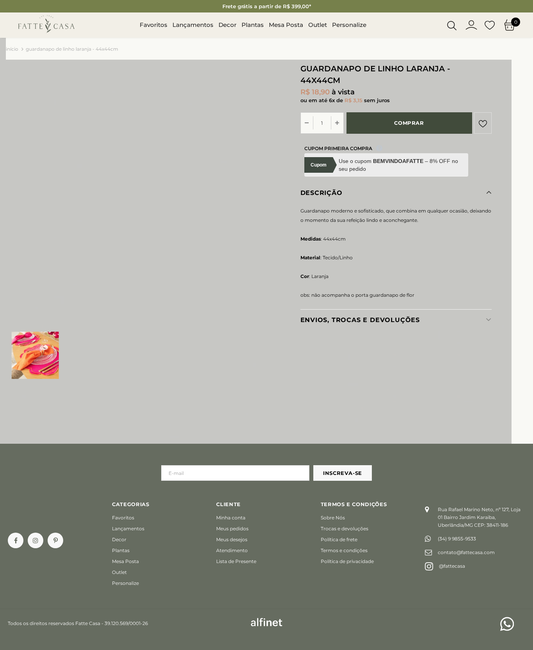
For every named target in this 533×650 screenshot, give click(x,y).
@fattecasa (452, 566)
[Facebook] (15, 540)
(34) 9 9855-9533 (457, 539)
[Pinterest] (55, 540)
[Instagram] (35, 540)
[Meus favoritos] (490, 25)
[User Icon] (471, 25)
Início (12, 49)
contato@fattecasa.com (466, 552)
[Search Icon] (452, 25)
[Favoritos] (483, 123)
